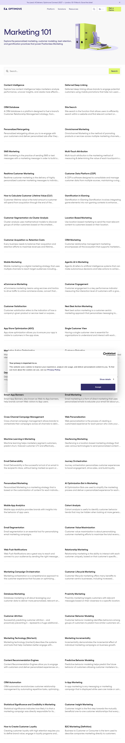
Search (114, 71)
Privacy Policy (53, 370)
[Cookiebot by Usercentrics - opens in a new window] (105, 354)
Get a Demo (111, 9)
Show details (105, 379)
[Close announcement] (119, 2)
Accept (98, 387)
